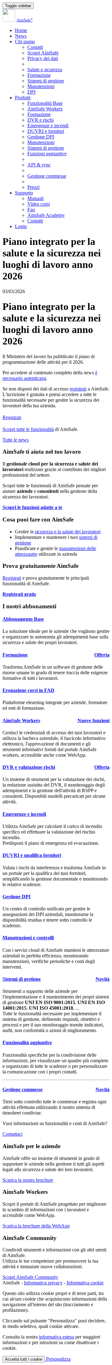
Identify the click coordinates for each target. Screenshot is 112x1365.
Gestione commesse (46, 176)
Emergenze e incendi (47, 125)
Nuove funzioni (93, 720)
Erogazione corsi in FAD (28, 690)
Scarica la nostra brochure (27, 1180)
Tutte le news (15, 439)
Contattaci (12, 1134)
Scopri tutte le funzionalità (28, 429)
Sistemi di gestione (45, 80)
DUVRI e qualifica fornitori (31, 855)
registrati (78, 388)
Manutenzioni (40, 86)
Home (21, 30)
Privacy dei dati (42, 58)
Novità (103, 979)
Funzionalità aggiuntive (27, 1042)
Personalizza (58, 1359)
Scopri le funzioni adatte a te (32, 507)
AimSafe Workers (45, 108)
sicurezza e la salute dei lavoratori (67, 531)
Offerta (102, 654)
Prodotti (22, 97)
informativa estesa (56, 1336)
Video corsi (38, 204)
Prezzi (33, 187)
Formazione (39, 75)
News (20, 36)
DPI (31, 92)
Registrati (11, 417)
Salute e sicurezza (44, 69)
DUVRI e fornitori (45, 131)
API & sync (39, 164)
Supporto (24, 192)
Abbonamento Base (23, 619)
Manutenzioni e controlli (28, 937)
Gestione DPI (40, 136)
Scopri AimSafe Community (30, 1277)
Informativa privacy (43, 1282)
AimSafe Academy (46, 215)
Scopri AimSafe (42, 52)
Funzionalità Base (45, 103)
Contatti (35, 47)
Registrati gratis (19, 594)
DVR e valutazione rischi (28, 767)
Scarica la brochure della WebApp (36, 1225)
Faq (31, 209)
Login (21, 226)
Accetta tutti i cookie (23, 1359)
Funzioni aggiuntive (47, 153)
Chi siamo (25, 41)
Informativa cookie (85, 1282)
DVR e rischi (40, 120)
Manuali (35, 198)
